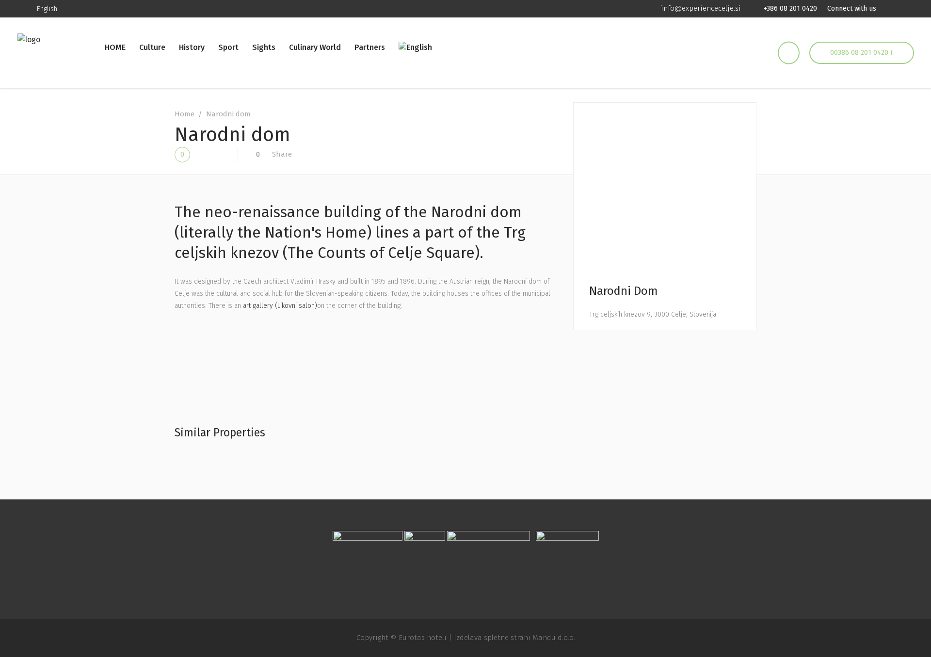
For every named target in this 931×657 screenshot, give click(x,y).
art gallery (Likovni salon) (280, 306)
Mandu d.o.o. (553, 637)
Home (184, 114)
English (47, 9)
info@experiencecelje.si (701, 8)
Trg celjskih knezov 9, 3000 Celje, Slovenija (652, 314)
